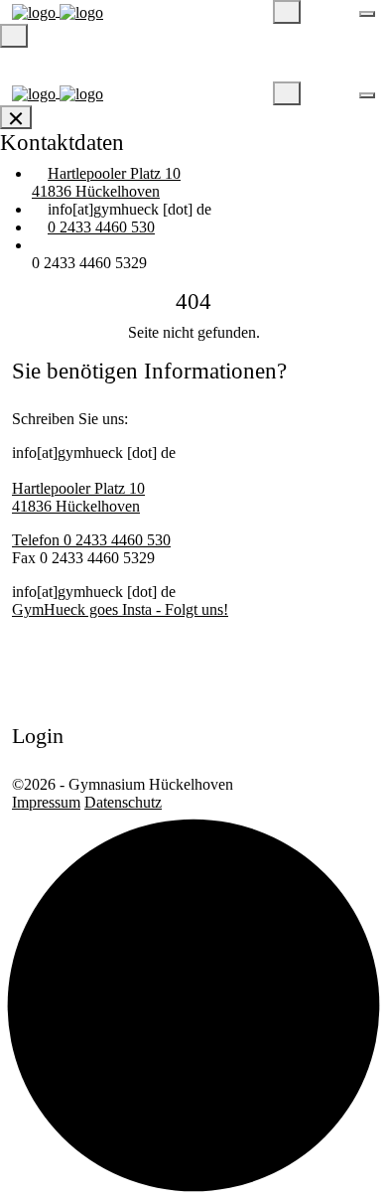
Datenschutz (123, 802)
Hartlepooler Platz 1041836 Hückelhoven (106, 182)
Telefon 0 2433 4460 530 (91, 539)
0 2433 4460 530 (101, 227)
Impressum (46, 802)
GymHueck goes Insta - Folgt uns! (120, 609)
